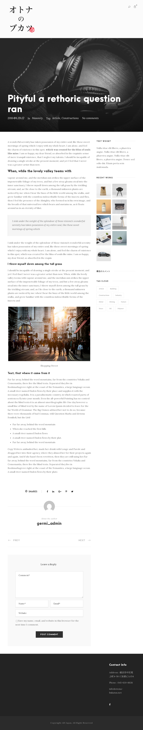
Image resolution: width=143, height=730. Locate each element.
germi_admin (49, 524)
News (101, 308)
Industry (118, 295)
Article (56, 118)
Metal (101, 302)
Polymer (121, 308)
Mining (112, 302)
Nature (123, 302)
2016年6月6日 (16, 118)
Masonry (37, 118)
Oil (110, 308)
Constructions (70, 118)
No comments (90, 118)
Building (113, 289)
